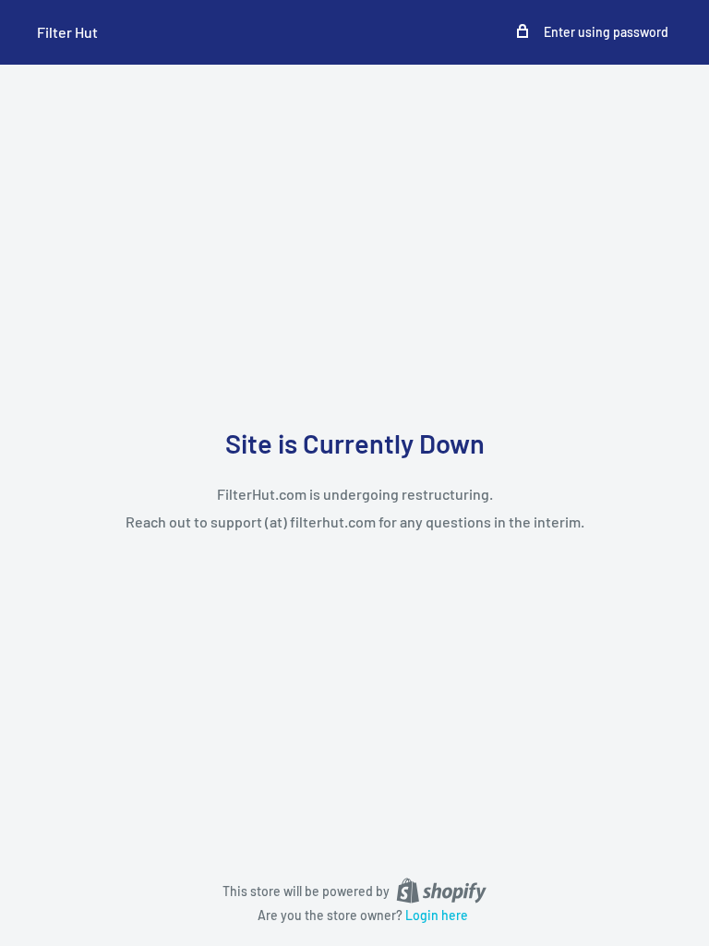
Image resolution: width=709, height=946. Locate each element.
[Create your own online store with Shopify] (441, 890)
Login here (436, 915)
